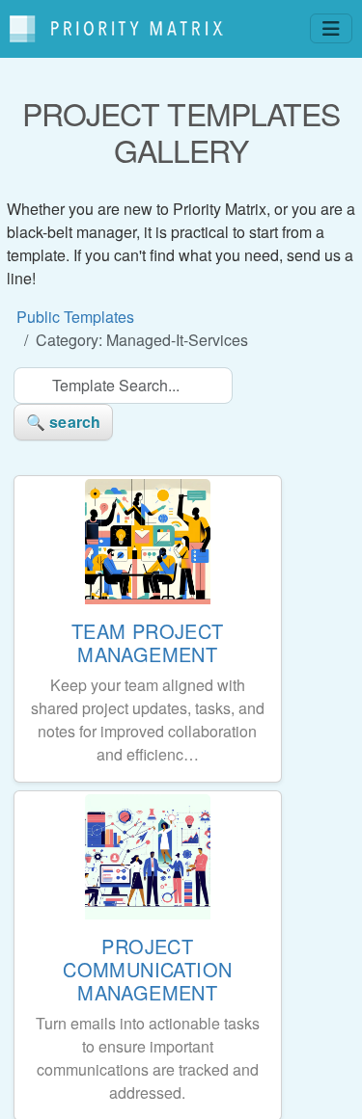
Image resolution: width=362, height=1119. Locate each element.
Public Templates (75, 317)
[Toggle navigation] (331, 28)
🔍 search (63, 422)
